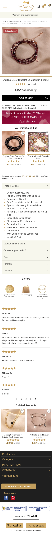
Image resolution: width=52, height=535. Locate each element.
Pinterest (13, 498)
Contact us (8, 454)
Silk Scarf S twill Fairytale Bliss (38, 157)
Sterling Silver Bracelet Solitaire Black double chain (13, 436)
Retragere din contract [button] (18, 486)
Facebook (6, 498)
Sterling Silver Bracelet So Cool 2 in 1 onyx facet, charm (13, 158)
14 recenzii (31, 84)
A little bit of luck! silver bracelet (39, 436)
